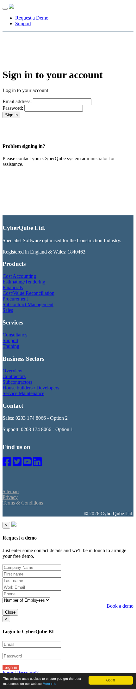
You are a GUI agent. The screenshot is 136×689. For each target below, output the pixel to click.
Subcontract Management (28, 304)
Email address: (17, 101)
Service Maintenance (23, 393)
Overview (12, 370)
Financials (13, 287)
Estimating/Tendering (24, 281)
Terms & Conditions (23, 502)
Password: (13, 108)
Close (10, 612)
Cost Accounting (19, 276)
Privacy (10, 497)
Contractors (14, 376)
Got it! (110, 680)
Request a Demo (31, 17)
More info (49, 683)
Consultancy (15, 334)
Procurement (15, 298)
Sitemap (11, 491)
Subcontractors (17, 382)
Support (23, 23)
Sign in (10, 667)
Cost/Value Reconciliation (28, 293)
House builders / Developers (31, 387)
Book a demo (120, 606)
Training (11, 346)
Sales (8, 310)
